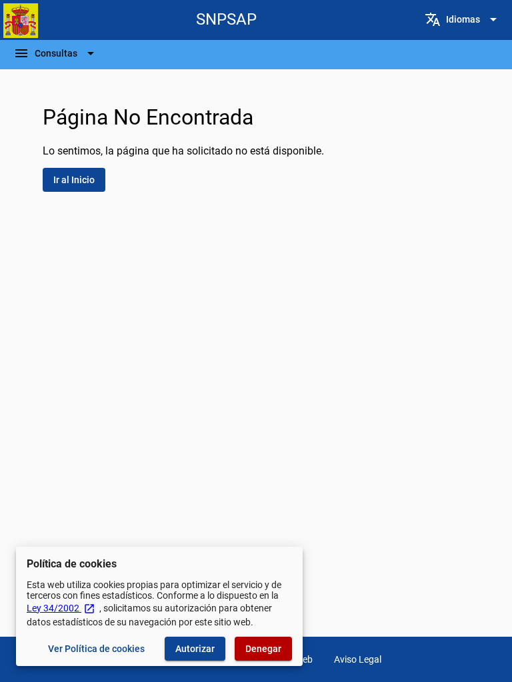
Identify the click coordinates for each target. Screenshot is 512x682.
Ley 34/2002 (61, 608)
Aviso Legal (357, 659)
